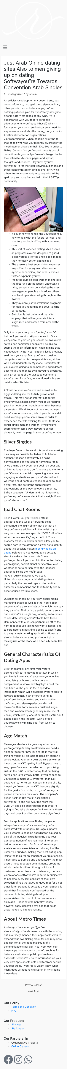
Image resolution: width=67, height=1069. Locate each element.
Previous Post (33, 985)
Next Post (33, 991)
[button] (33, 46)
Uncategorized (14, 94)
